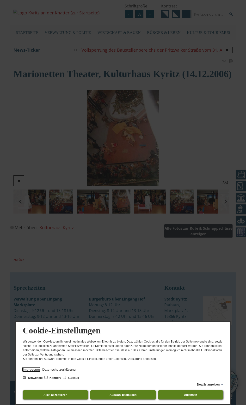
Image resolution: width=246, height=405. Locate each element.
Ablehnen (190, 395)
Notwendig (35, 378)
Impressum (31, 369)
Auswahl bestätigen (123, 395)
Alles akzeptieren (55, 395)
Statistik (73, 378)
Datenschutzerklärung (59, 369)
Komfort (55, 378)
